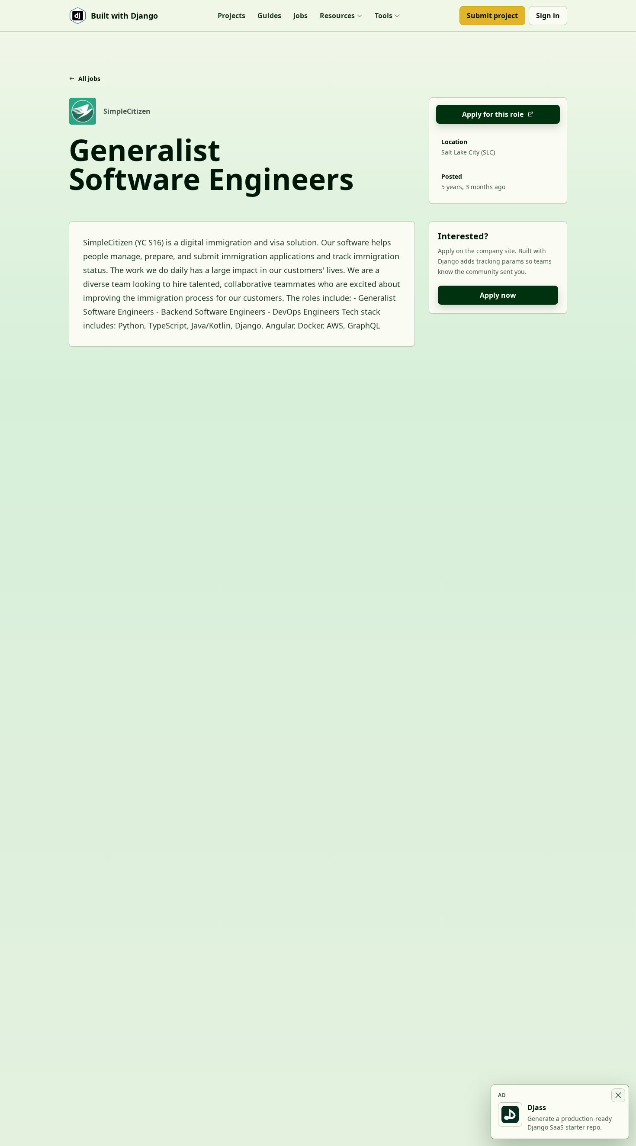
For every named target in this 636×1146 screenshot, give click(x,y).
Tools (383, 15)
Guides (269, 15)
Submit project (492, 15)
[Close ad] (618, 1095)
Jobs (300, 15)
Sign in (548, 15)
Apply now (498, 295)
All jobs (89, 78)
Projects (231, 15)
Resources (337, 15)
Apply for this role (493, 114)
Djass (536, 1107)
